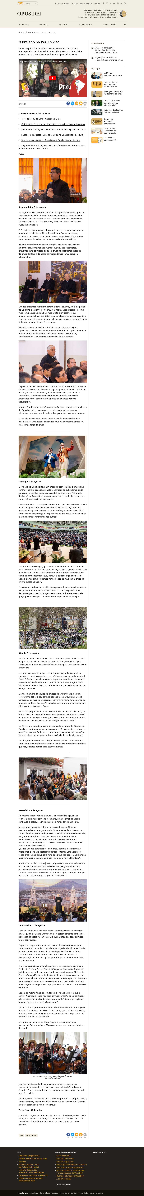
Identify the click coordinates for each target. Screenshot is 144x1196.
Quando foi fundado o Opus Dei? (70, 1176)
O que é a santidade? (65, 1159)
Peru (21, 1135)
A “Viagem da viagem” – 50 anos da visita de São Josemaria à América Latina (106, 50)
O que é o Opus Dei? (64, 1161)
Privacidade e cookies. (49, 1193)
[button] (81, 104)
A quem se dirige (63, 1179)
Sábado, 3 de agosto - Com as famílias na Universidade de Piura (52, 134)
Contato (97, 3)
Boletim (75, 3)
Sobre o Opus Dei (63, 1156)
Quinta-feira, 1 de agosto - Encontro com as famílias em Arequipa (53, 124)
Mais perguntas (64, 1184)
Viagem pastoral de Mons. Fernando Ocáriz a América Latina (109, 58)
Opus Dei (24, 24)
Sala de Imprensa (86, 3)
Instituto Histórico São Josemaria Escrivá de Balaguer (31, 1171)
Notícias (64, 24)
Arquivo (99, 1193)
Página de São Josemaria (29, 1156)
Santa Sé (22, 1161)
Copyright (64, 1193)
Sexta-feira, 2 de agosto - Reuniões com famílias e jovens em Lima (53, 129)
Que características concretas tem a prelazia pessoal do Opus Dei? (70, 1171)
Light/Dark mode (63, 3)
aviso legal (33, 1193)
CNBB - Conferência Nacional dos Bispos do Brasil (31, 1179)
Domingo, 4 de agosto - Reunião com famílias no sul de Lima (50, 140)
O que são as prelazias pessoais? (69, 1167)
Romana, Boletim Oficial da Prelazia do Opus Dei (29, 1165)
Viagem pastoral (31, 1135)
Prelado (43, 24)
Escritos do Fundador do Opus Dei (33, 1159)
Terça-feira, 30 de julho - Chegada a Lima (41, 118)
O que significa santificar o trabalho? (71, 1164)
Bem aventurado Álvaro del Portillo (33, 1175)
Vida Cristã (109, 24)
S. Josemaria (86, 24)
